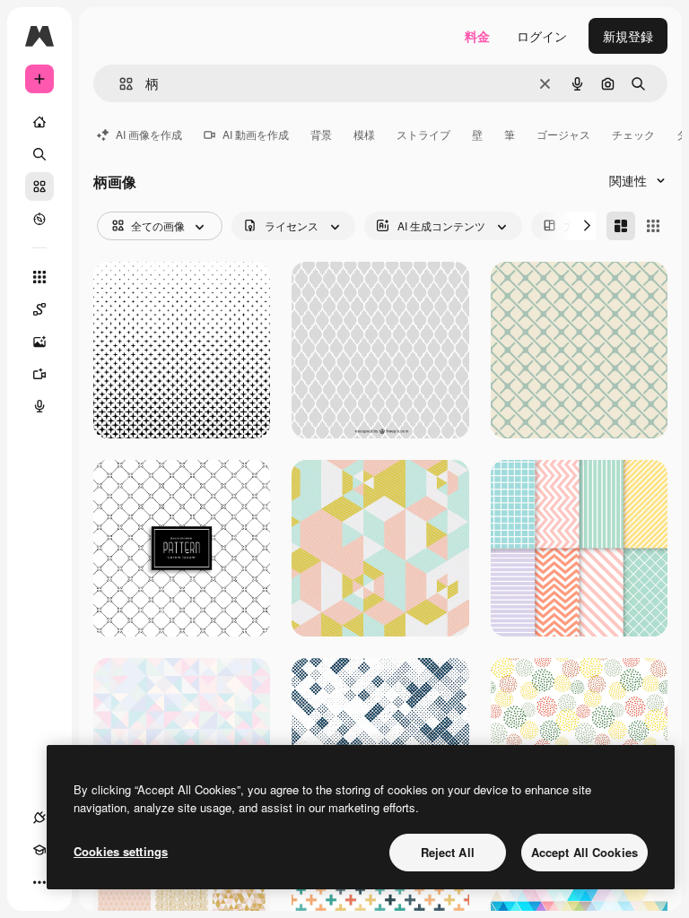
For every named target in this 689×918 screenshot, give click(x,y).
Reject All (448, 852)
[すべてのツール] (39, 277)
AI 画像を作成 (149, 134)
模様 (364, 134)
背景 (321, 134)
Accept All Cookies (584, 852)
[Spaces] (39, 309)
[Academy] (39, 850)
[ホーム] (39, 122)
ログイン (542, 36)
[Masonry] (620, 226)
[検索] (39, 154)
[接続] (39, 817)
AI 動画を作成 (255, 134)
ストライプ (423, 134)
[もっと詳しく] (39, 218)
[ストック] (39, 186)
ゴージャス (563, 134)
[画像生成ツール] (39, 341)
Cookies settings (121, 851)
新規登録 (628, 36)
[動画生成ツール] (39, 373)
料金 (477, 36)
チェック (633, 134)
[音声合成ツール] (39, 406)
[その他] (39, 882)
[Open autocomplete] (119, 84)
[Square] (653, 226)
